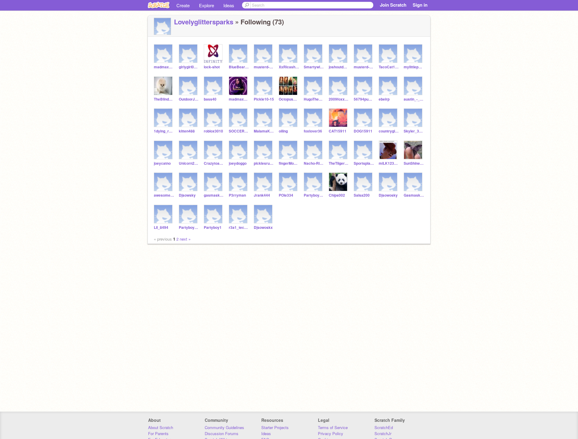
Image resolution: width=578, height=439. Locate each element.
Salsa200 (362, 195)
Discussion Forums (221, 433)
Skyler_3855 (414, 131)
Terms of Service (333, 427)
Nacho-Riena (314, 163)
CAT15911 (337, 131)
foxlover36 (313, 131)
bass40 (210, 99)
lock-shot (212, 67)
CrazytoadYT (214, 163)
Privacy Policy (330, 433)
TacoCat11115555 (389, 67)
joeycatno (162, 163)
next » (185, 239)
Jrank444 (262, 195)
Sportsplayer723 (364, 163)
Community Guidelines (224, 427)
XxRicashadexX (289, 67)
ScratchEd (383, 427)
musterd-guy (364, 67)
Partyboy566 (314, 195)
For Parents (158, 433)
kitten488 (187, 131)
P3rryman (237, 195)
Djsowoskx (263, 227)
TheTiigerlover (339, 163)
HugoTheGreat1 (314, 99)
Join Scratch (393, 5)
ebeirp (384, 99)
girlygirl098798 (189, 67)
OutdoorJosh (189, 99)
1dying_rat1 (164, 131)
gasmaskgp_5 (214, 195)
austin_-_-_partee (414, 99)
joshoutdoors (339, 67)
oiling (283, 131)
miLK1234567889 (389, 163)
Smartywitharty (314, 67)
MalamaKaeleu (264, 131)
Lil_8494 (161, 227)
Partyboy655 (189, 227)
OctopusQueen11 (289, 99)
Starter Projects (275, 427)
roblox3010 (213, 131)
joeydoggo (238, 163)
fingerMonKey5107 (289, 163)
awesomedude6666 (164, 195)
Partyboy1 (213, 227)
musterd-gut (264, 67)
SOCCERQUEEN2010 (239, 131)
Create (183, 5)
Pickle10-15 (264, 99)
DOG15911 (363, 131)
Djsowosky (388, 195)
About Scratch (160, 427)
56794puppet (364, 99)
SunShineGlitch (414, 163)
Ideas (228, 5)
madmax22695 (164, 67)
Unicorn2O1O (189, 163)
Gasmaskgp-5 (414, 195)
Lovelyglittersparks (203, 21)
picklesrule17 (264, 163)
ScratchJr (382, 433)
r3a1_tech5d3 (239, 227)
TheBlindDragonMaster (164, 99)
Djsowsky (187, 195)
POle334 (286, 195)
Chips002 (337, 195)
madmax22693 (239, 99)
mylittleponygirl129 (414, 67)
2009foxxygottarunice (339, 99)
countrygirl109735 (389, 131)
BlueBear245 (239, 67)
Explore (206, 5)
